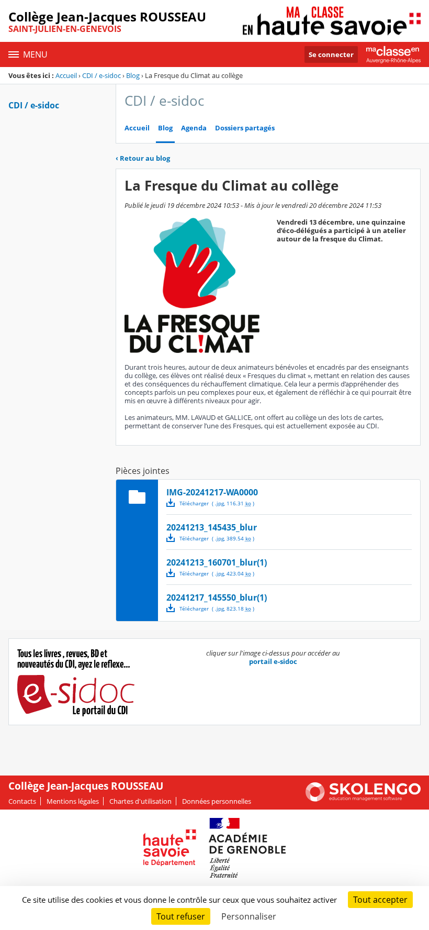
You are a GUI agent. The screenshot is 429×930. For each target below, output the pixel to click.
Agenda (194, 128)
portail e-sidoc (273, 661)
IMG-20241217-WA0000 (212, 492)
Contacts (22, 801)
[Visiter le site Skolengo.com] (363, 799)
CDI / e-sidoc (101, 75)
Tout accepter (380, 899)
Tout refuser (180, 916)
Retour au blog (143, 158)
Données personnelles (216, 801)
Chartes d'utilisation (140, 801)
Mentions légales (73, 801)
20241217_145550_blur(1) (216, 597)
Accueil (66, 75)
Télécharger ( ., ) (217, 503)
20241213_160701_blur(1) (216, 562)
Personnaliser (248, 916)
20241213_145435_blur (211, 527)
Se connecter (331, 54)
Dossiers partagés (245, 128)
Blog (133, 75)
